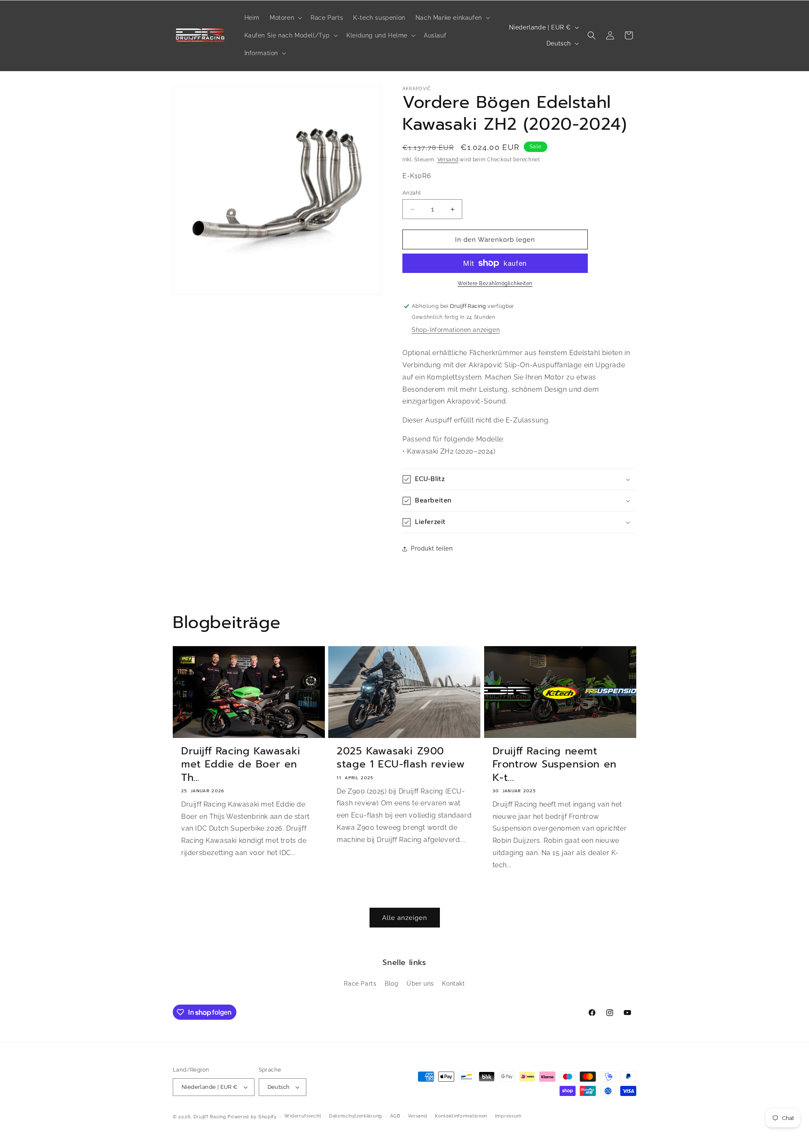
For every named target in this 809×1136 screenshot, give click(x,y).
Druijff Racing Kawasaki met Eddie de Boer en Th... (240, 764)
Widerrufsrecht (302, 1116)
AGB (395, 1116)
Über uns (420, 983)
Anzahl (411, 193)
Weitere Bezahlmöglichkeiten (495, 283)
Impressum (508, 1116)
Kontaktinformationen (461, 1116)
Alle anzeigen (404, 918)
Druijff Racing (209, 1117)
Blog (391, 983)
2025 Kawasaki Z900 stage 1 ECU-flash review (401, 758)
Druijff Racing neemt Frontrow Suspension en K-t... (554, 764)
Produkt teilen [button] (432, 548)
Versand (447, 160)
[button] (285, 18)
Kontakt (453, 983)
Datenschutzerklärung (355, 1116)
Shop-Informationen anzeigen (456, 329)
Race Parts (360, 983)
